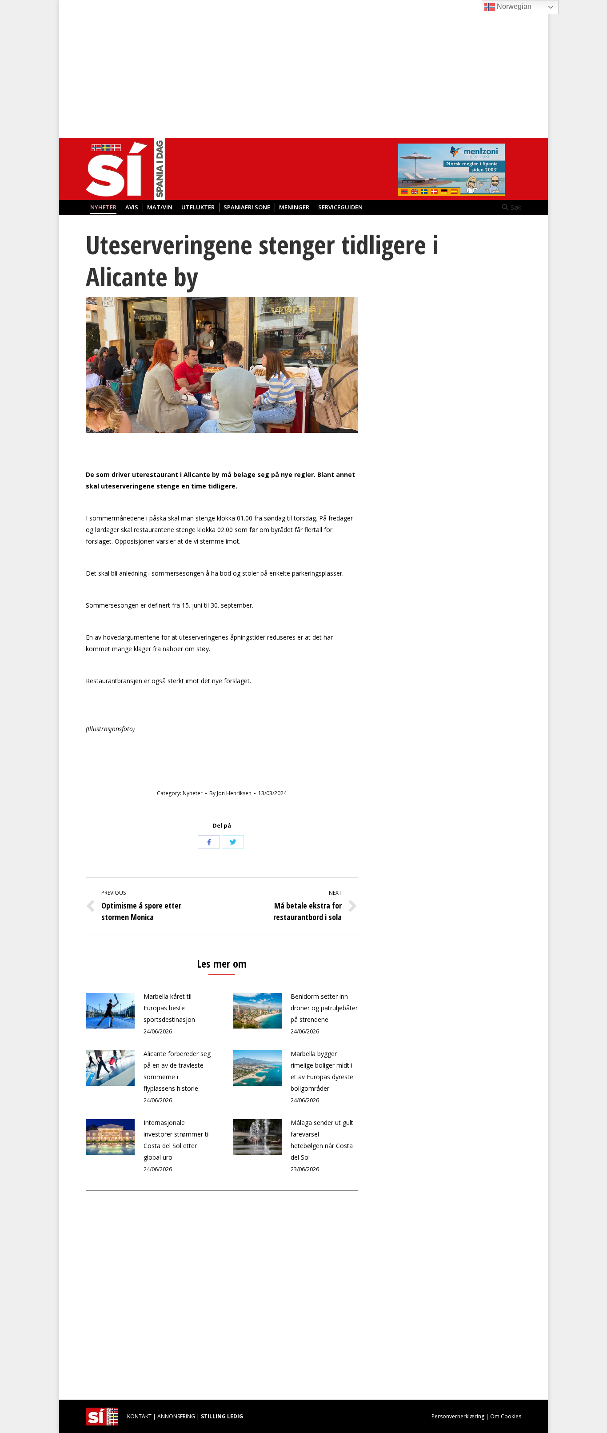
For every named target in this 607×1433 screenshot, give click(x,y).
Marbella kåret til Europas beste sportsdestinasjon (169, 1008)
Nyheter (193, 793)
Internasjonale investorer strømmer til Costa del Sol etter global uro (177, 1139)
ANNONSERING (176, 1416)
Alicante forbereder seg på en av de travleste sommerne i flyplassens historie (177, 1071)
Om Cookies (505, 1416)
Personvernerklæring (457, 1416)
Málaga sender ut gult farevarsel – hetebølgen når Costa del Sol (322, 1139)
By (230, 793)
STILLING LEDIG (222, 1416)
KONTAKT (139, 1416)
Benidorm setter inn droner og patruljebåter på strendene (324, 1008)
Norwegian (513, 6)
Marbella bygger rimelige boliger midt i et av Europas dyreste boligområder (322, 1071)
